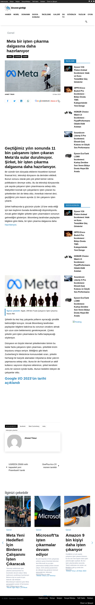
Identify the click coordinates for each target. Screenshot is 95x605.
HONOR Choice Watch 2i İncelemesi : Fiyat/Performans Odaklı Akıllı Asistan (82, 119)
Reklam (42, 1)
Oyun (90, 14)
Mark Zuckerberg (34, 426)
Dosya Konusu (36, 15)
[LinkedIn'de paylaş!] (21, 101)
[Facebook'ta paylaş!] (7, 101)
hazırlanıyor (10, 225)
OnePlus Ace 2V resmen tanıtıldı (49, 465)
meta (43, 426)
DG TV (63, 15)
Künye (12, 1)
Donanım (26, 14)
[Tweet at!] (14, 101)
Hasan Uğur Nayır (13, 587)
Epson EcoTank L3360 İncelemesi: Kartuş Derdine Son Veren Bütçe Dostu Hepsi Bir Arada (82, 163)
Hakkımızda (4, 1)
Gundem (17, 56)
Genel (10, 32)
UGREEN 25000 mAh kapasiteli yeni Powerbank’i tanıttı (18, 467)
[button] (3, 543)
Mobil (16, 14)
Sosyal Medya (26, 1)
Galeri (56, 14)
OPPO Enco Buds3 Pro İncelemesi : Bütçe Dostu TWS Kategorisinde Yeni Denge (80, 97)
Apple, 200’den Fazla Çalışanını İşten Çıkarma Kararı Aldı (32, 312)
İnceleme (46, 14)
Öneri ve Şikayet (52, 1)
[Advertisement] (32, 127)
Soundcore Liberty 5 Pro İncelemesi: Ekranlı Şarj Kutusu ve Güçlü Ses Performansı (82, 140)
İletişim (18, 1)
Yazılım (81, 14)
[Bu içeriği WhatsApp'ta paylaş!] (28, 101)
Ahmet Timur (9, 94)
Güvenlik (71, 14)
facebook (22, 426)
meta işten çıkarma (11, 430)
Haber (8, 14)
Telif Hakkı (35, 1)
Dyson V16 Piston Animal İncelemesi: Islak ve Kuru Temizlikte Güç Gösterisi (81, 74)
